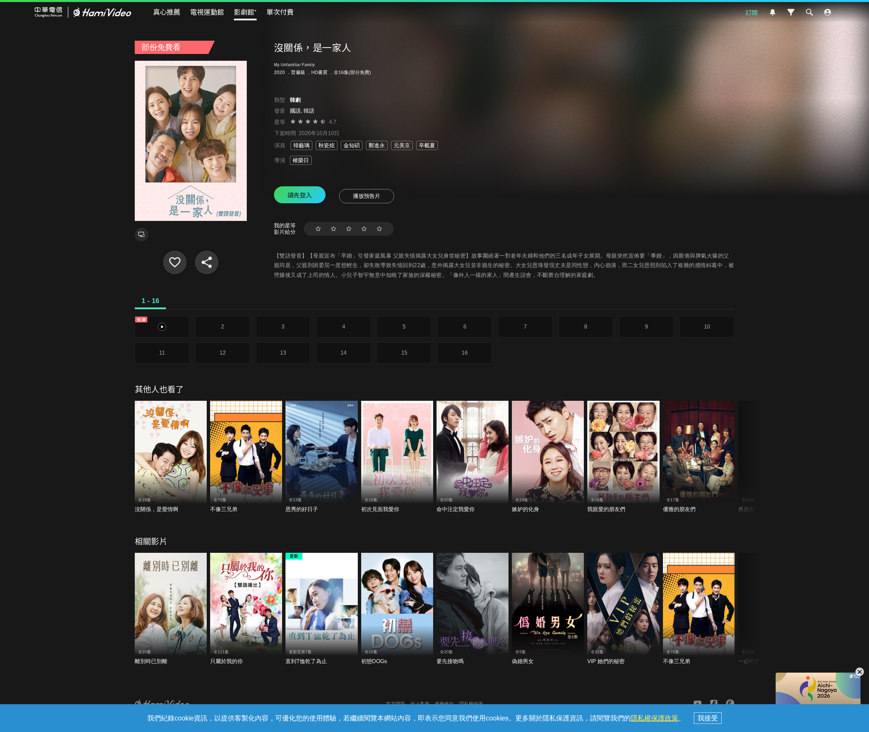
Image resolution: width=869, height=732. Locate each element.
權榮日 (301, 160)
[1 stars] (318, 229)
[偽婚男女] (548, 609)
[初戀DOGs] (397, 609)
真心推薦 (166, 12)
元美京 (402, 145)
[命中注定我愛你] (473, 457)
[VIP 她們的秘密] (623, 609)
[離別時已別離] (171, 609)
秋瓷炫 (326, 145)
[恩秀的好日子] (321, 457)
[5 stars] (379, 229)
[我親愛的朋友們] (623, 457)
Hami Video (83, 12)
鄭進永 (377, 145)
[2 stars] (333, 229)
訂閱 (751, 12)
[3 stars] (348, 229)
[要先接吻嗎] (473, 609)
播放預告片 (366, 196)
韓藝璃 (301, 145)
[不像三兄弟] (246, 457)
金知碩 (352, 145)
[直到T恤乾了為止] (321, 609)
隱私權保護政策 (654, 718)
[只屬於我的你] (246, 609)
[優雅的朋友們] (699, 457)
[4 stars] (364, 229)
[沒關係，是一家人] (175, 262)
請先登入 (300, 194)
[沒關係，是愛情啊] (171, 457)
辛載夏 (427, 145)
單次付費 (280, 12)
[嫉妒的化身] (548, 457)
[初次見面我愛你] (397, 457)
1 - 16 (150, 300)
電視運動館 (207, 12)
